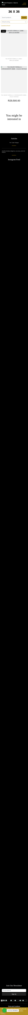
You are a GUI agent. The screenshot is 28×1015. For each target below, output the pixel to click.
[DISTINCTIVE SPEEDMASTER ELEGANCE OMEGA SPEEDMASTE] (22, 376)
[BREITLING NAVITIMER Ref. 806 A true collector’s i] (22, 737)
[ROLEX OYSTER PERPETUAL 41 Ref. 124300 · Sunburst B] (14, 743)
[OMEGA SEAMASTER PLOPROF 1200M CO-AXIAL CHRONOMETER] (5, 901)
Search (24, 17)
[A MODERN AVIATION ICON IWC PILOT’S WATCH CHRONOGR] (14, 385)
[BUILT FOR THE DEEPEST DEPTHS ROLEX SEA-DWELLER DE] (5, 403)
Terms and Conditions (14, 1006)
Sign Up (14, 994)
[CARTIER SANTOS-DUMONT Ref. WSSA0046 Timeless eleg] (22, 901)
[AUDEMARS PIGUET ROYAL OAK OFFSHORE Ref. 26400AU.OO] (5, 747)
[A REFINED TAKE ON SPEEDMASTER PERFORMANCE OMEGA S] (22, 228)
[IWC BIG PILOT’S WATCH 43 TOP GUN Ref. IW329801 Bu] (14, 902)
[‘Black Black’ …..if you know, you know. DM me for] (5, 169)
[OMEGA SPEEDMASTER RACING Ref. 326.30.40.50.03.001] (14, 578)
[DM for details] (14, 166)
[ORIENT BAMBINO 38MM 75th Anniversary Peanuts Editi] (22, 584)
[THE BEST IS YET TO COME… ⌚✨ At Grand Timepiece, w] (5, 592)
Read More (14, 145)
